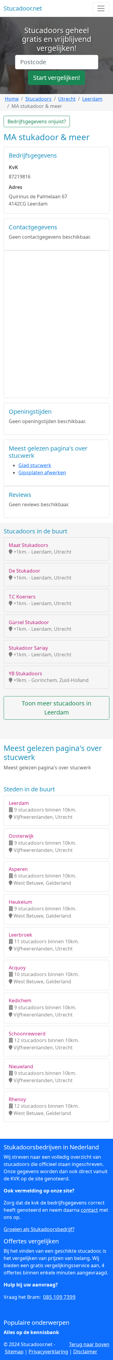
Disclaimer (85, 1351)
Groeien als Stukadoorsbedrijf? (39, 1229)
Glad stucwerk (34, 465)
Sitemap (14, 1351)
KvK (13, 167)
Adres (15, 187)
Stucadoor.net (23, 8)
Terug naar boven (89, 1344)
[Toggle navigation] (101, 8)
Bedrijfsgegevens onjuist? (37, 121)
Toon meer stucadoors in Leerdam (56, 707)
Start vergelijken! (56, 78)
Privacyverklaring (48, 1351)
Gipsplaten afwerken (42, 472)
